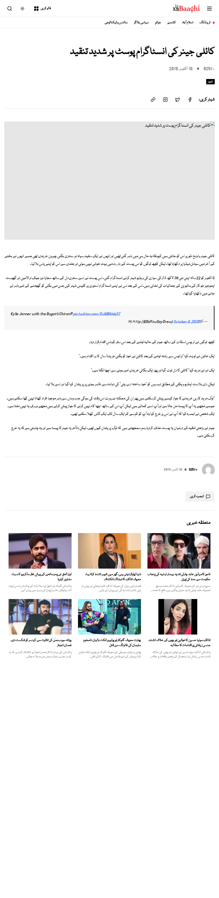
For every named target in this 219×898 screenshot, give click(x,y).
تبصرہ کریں (197, 496)
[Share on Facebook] (189, 99)
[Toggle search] (9, 8)
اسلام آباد (187, 22)
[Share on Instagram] (165, 99)
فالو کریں (46, 8)
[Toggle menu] (209, 8)
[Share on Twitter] (177, 99)
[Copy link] (153, 99)
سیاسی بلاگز (141, 22)
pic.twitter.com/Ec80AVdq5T (96, 314)
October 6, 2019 (186, 322)
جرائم (158, 22)
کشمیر (171, 22)
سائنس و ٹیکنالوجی (116, 22)
